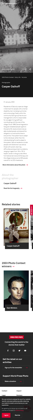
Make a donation (10, 381)
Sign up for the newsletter (13, 367)
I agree (6, 415)
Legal (4, 395)
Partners (19, 395)
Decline (17, 415)
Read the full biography (11, 188)
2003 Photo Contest (11, 3)
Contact (4, 391)
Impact (18, 391)
